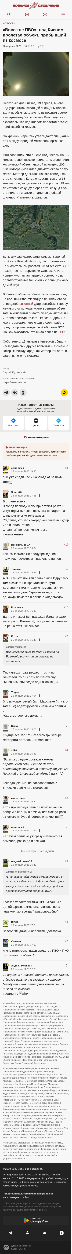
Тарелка (16, 569)
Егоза (14, 636)
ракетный (26, 304)
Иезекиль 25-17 (20, 544)
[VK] (44, 1233)
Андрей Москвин (21, 965)
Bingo (14, 921)
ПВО (62, 332)
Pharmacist (17, 607)
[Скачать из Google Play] (36, 1220)
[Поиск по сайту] (9, 14)
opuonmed (17, 467)
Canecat (16, 941)
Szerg (14, 726)
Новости (9, 23)
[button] (27, 14)
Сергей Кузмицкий (14, 372)
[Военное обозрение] (36, 5)
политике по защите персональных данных (24, 1210)
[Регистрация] (45, 14)
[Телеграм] (10, 1233)
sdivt (14, 750)
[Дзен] (61, 1233)
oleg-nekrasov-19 (21, 861)
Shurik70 (16, 492)
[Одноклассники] (27, 1233)
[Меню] (63, 14)
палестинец (18, 798)
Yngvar (15, 692)
